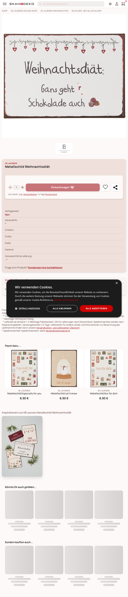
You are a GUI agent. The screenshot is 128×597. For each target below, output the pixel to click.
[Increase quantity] (23, 187)
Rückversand (51, 194)
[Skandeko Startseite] (21, 3)
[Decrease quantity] (10, 187)
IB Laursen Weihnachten (54, 11)
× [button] (116, 283)
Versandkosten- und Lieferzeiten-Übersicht (58, 327)
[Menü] (4, 4)
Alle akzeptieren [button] (96, 308)
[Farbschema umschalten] (110, 4)
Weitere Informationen (66, 299)
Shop (5, 11)
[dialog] (64, 298)
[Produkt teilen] (115, 187)
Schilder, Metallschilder (86, 11)
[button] (27, 308)
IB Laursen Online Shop (24, 11)
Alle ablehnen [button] (62, 308)
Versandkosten (30, 194)
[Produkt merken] (105, 187)
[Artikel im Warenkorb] (123, 4)
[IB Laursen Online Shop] (64, 148)
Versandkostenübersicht (58, 330)
